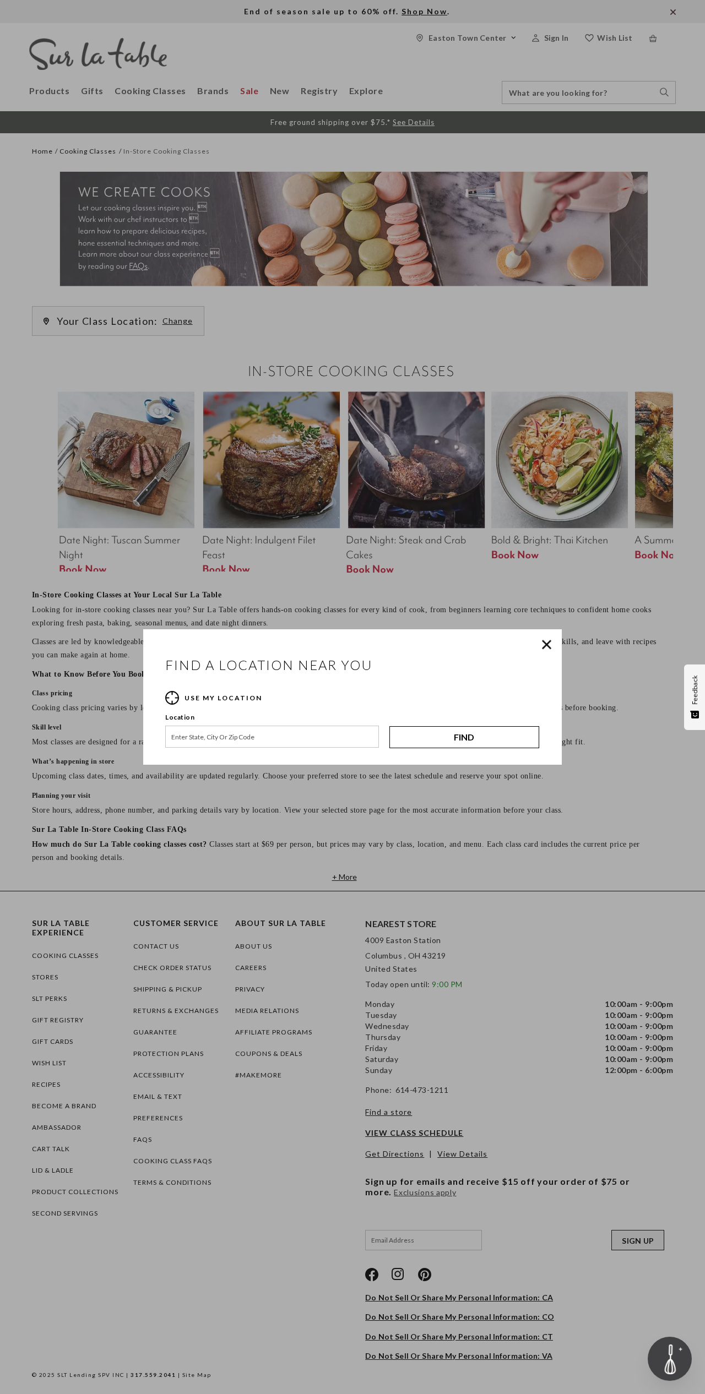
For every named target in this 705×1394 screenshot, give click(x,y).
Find (464, 737)
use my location (223, 698)
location (179, 717)
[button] (549, 644)
